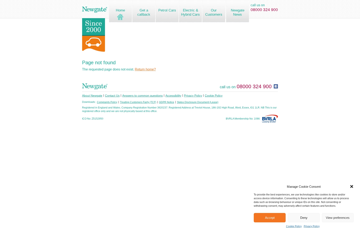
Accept (270, 217)
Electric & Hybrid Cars (190, 12)
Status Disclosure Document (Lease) (197, 102)
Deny (304, 217)
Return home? (145, 69)
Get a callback (143, 12)
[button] (352, 186)
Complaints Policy (107, 102)
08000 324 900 (264, 10)
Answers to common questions (142, 95)
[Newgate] (94, 9)
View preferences (338, 217)
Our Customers (213, 12)
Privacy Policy (312, 226)
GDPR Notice (166, 102)
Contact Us (112, 95)
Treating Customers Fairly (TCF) (138, 102)
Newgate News (237, 12)
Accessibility (173, 95)
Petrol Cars (167, 10)
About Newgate (92, 95)
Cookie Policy (294, 226)
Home (120, 10)
